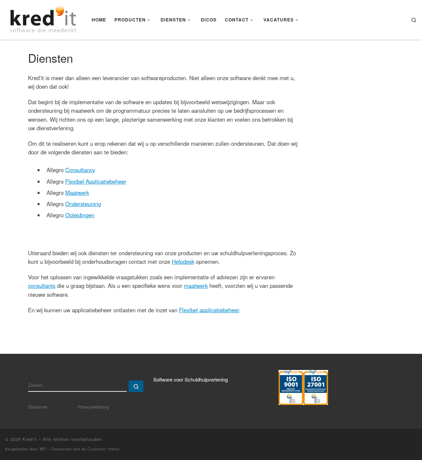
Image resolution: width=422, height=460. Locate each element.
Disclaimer (37, 407)
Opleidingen (79, 215)
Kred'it (29, 439)
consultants (41, 286)
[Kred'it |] (43, 18)
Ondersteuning (83, 204)
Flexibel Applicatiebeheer (95, 181)
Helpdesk (183, 261)
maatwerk (196, 286)
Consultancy (80, 170)
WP (43, 448)
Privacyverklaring (93, 407)
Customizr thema (103, 448)
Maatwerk (77, 193)
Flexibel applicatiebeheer (209, 310)
